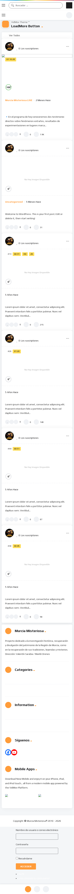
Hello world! (14, 207)
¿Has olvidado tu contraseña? (34, 878)
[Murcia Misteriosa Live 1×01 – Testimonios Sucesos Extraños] (37, 74)
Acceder (25, 866)
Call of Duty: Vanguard (22, 300)
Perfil (21, 874)
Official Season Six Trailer (24, 397)
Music (18, 679)
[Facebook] (8, 752)
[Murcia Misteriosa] (9, 46)
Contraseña (22, 844)
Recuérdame (25, 858)
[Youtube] (14, 752)
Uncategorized (14, 201)
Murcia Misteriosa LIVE (18, 100)
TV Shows (21, 688)
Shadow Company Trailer (24, 494)
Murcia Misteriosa (35, 15)
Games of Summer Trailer (24, 592)
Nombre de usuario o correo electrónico (37, 830)
